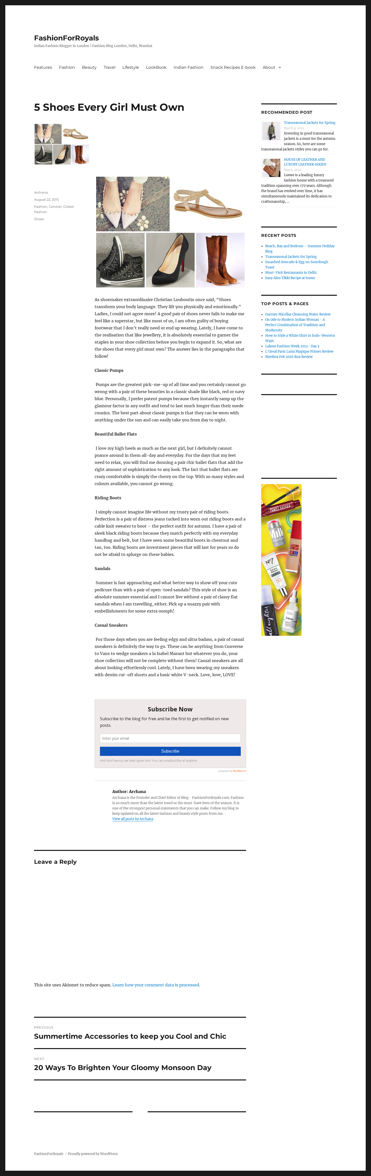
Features (43, 67)
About (269, 67)
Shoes (39, 219)
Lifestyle (130, 67)
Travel (109, 67)
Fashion (67, 67)
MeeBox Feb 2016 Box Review (289, 357)
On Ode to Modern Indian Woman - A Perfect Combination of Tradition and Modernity (295, 325)
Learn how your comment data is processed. (156, 984)
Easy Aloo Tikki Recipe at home (290, 278)
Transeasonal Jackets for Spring (309, 123)
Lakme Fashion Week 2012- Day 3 (292, 346)
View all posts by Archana (132, 819)
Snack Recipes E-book (233, 67)
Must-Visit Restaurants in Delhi (290, 272)
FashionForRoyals (66, 38)
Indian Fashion (188, 67)
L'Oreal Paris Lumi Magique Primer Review (299, 351)
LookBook (156, 67)
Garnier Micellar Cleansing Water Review (298, 314)
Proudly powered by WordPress (93, 1154)
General (55, 207)
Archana (41, 192)
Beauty (89, 67)
